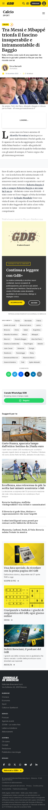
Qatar (26, 330)
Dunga (31, 348)
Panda (17, 321)
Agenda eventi (8, 721)
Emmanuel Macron (11, 358)
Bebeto (40, 344)
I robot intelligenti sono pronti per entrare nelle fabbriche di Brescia (20, 521)
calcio (38, 325)
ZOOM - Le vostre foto (11, 725)
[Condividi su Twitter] (27, 374)
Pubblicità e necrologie (11, 752)
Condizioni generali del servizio (13, 786)
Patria (39, 321)
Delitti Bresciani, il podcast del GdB (22, 651)
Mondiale (28, 321)
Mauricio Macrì (28, 358)
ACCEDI (34, 303)
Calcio (5, 24)
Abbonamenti (7, 732)
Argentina (36, 330)
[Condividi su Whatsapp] (8, 374)
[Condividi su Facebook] (21, 374)
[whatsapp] (20, 765)
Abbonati (35, 3)
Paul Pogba (28, 344)
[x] (15, 765)
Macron (7, 339)
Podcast (5, 717)
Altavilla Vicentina (10, 334)
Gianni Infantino (10, 362)
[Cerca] (23, 3)
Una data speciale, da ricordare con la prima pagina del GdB (22, 569)
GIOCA (6, 620)
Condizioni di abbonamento (12, 782)
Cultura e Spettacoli (10, 707)
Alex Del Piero (36, 339)
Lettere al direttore (9, 728)
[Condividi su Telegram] (14, 374)
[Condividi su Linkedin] (33, 374)
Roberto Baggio (20, 339)
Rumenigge (20, 353)
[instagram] (9, 765)
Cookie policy (38, 786)
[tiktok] (31, 765)
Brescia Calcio (25, 325)
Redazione (6, 748)
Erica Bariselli (16, 66)
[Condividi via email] (39, 374)
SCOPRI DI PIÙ (16, 302)
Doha (17, 330)
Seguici (26, 400)
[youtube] (26, 765)
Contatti (5, 745)
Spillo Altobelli (34, 362)
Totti (22, 362)
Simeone (20, 348)
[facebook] (4, 765)
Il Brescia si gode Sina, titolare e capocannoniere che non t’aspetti (19, 512)
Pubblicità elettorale (20, 789)
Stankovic (7, 353)
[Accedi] (44, 3)
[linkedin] (36, 765)
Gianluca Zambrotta (11, 344)
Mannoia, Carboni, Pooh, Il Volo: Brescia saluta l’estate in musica (23, 531)
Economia (6, 700)
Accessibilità (6, 789)
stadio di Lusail (9, 325)
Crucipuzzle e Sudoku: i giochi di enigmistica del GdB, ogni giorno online (24, 613)
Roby (32, 353)
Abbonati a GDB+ (11, 770)
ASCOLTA (8, 665)
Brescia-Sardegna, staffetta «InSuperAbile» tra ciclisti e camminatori (23, 503)
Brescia (7, 330)
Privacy (29, 786)
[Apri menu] (3, 3)
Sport (6, 15)
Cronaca (5, 697)
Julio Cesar (8, 348)
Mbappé (35, 334)
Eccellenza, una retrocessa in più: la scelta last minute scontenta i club (24, 487)
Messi (24, 334)
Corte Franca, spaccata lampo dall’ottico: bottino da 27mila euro (23, 445)
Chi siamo (6, 741)
